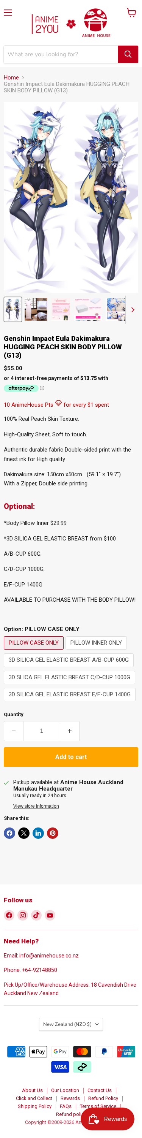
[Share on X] (24, 833)
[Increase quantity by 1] (70, 731)
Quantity (13, 714)
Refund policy (71, 1114)
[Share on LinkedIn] (38, 833)
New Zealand (67, 1024)
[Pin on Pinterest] (52, 833)
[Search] (128, 54)
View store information (36, 806)
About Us (32, 1090)
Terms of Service (98, 1106)
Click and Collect (34, 1098)
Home (11, 77)
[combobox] (61, 54)
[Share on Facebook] (9, 833)
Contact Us (99, 1090)
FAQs (66, 1106)
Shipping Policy (34, 1106)
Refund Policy (103, 1098)
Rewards (70, 1098)
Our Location (65, 1090)
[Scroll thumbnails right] (131, 310)
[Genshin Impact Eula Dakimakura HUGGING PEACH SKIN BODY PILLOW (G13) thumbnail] (13, 309)
